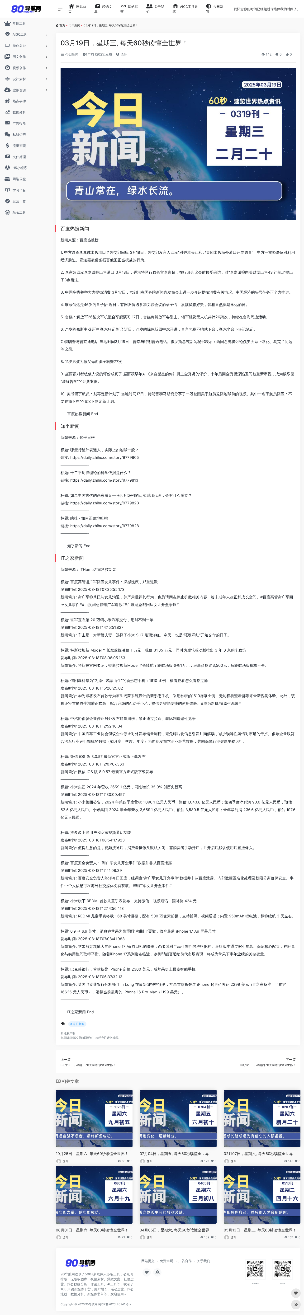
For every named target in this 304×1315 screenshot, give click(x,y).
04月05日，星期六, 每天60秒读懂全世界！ (176, 1230)
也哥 (123, 54)
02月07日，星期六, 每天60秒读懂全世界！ (260, 1153)
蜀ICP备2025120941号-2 (114, 1304)
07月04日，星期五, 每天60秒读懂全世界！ (176, 1153)
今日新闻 (74, 25)
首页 (62, 25)
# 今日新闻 (77, 1024)
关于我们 (203, 1261)
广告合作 (185, 1261)
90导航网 (91, 1304)
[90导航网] (80, 1264)
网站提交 (148, 1261)
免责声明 (166, 1261)
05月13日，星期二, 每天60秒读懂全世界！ (260, 1230)
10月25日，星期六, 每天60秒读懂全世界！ (92, 1153)
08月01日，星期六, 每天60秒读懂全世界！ (92, 1230)
